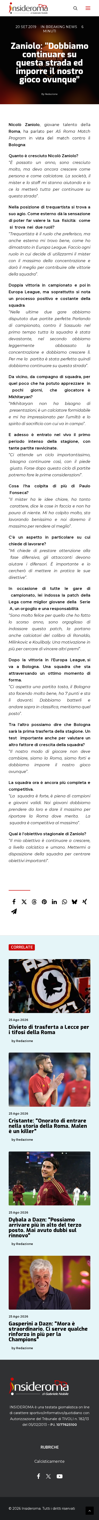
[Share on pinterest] (44, 902)
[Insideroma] (28, 8)
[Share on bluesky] (74, 902)
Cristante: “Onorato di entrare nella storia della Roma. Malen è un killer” (48, 1126)
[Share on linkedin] (54, 902)
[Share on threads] (34, 902)
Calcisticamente (49, 1461)
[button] (88, 8)
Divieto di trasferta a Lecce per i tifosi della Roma (49, 1030)
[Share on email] (14, 911)
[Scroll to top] (90, 1510)
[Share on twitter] (24, 902)
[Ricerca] (73, 8)
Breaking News (61, 27)
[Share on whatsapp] (64, 902)
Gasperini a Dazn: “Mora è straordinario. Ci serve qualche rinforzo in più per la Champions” (48, 1331)
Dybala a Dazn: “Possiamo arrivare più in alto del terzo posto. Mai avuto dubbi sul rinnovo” (45, 1227)
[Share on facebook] (14, 902)
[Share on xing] (84, 902)
